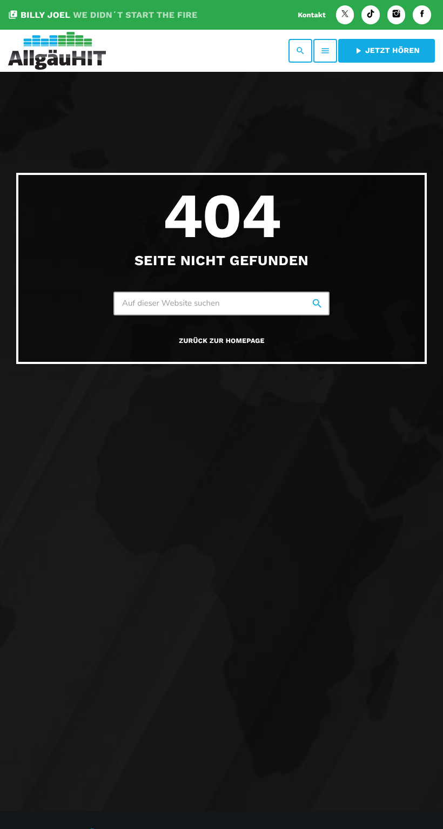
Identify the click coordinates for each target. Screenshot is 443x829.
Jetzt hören (386, 51)
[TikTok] (370, 14)
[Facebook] (422, 14)
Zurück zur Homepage (221, 341)
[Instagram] (396, 14)
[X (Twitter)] (345, 14)
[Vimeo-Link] (57, 51)
